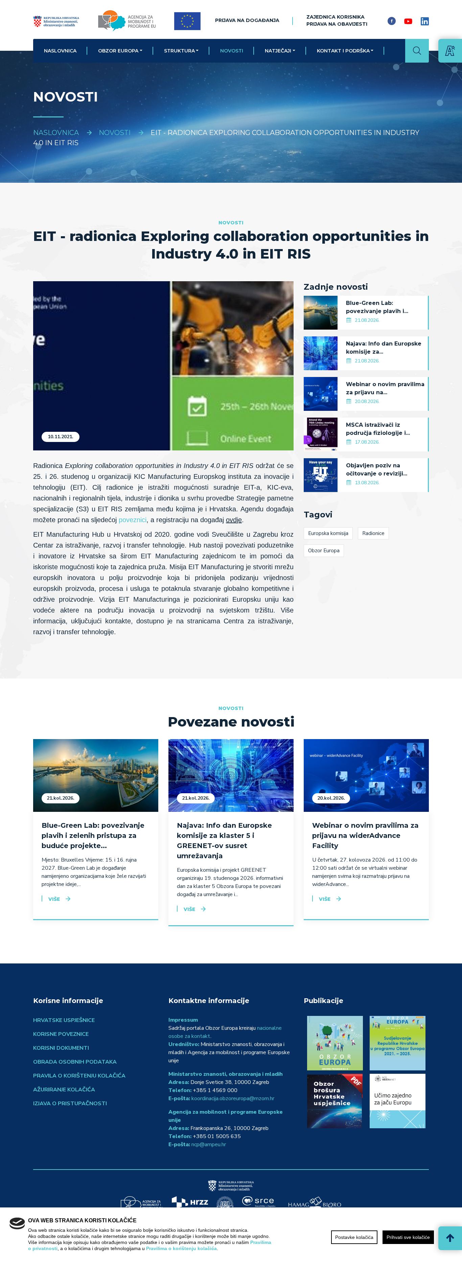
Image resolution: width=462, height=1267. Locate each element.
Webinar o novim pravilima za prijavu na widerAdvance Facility (365, 835)
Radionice (373, 533)
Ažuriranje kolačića (64, 1089)
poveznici (132, 520)
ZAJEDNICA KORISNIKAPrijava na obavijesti (336, 20)
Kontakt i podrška (343, 51)
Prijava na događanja (247, 20)
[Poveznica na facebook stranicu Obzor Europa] (392, 21)
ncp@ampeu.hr (208, 1144)
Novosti (231, 51)
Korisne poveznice (61, 1034)
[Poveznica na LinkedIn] (425, 21)
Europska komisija (328, 533)
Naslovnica (60, 51)
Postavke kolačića (354, 1237)
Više (54, 899)
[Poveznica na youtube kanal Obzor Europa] (408, 21)
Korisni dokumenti (61, 1048)
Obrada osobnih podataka (75, 1062)
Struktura (179, 51)
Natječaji (278, 51)
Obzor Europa (118, 51)
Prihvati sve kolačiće (408, 1237)
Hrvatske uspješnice (64, 1020)
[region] (231, 1237)
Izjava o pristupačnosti (70, 1103)
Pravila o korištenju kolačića (79, 1076)
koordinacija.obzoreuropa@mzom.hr (232, 1098)
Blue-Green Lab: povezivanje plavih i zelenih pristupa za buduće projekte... (93, 835)
